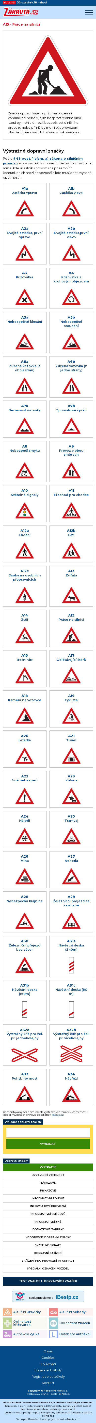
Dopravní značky (16, 1160)
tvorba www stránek (38, 1393)
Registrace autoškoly (48, 1376)
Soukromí (48, 1364)
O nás (48, 1351)
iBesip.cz (58, 1114)
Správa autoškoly (48, 1370)
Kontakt (48, 1383)
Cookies (48, 1358)
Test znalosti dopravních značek (48, 1281)
